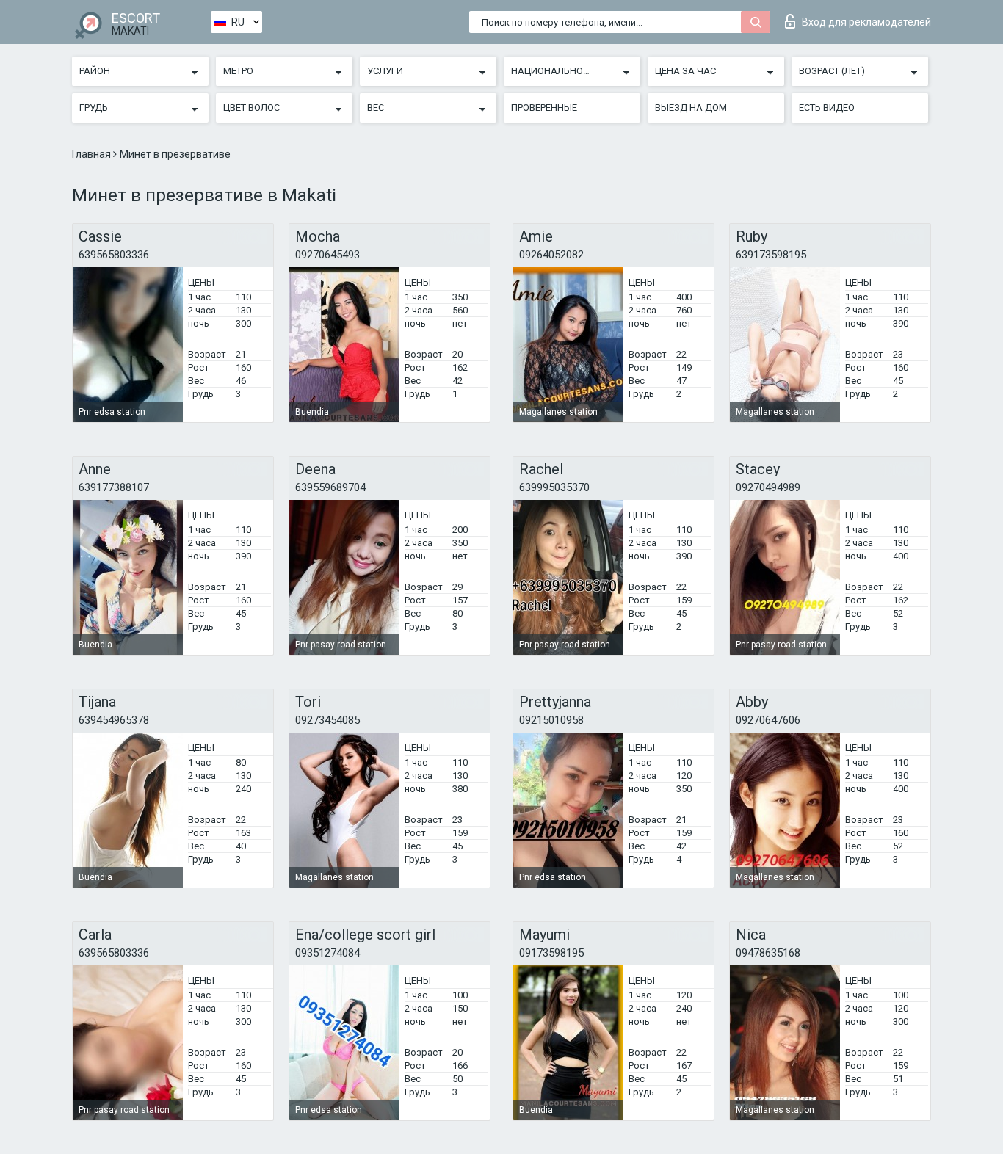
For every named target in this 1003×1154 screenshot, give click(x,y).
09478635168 (768, 952)
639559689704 (330, 487)
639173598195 (771, 254)
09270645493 (327, 254)
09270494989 (768, 487)
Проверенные (544, 107)
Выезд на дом (691, 107)
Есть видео (827, 107)
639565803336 (114, 254)
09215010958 (551, 720)
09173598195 (551, 952)
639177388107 (114, 487)
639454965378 (114, 720)
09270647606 (768, 720)
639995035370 (554, 487)
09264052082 (551, 254)
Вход (866, 22)
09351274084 (327, 952)
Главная (92, 154)
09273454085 (327, 720)
